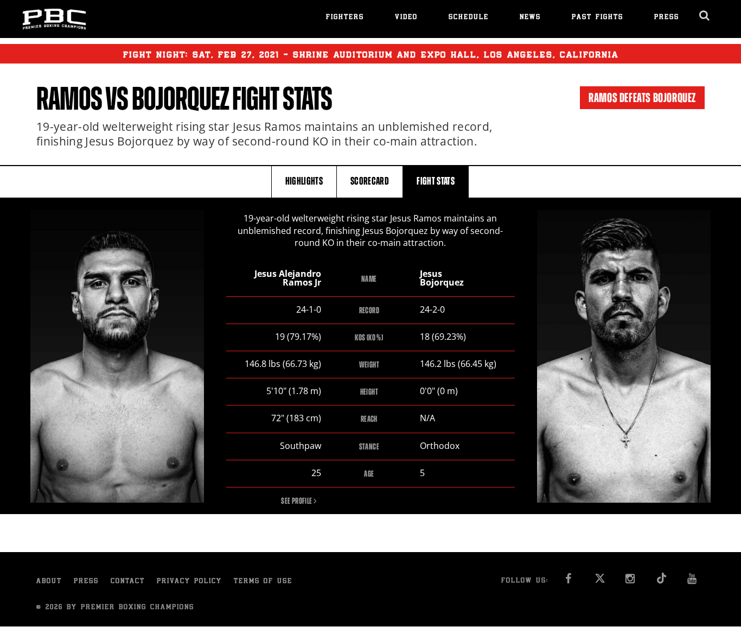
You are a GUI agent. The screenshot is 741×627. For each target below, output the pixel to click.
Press (666, 18)
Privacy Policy (189, 582)
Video (406, 18)
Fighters (345, 18)
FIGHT (436, 181)
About (49, 582)
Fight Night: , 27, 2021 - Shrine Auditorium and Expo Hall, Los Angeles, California (370, 55)
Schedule (469, 18)
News (530, 18)
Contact (128, 582)
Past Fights (597, 18)
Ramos (69, 98)
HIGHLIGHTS (304, 181)
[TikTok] (661, 581)
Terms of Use (263, 582)
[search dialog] (705, 16)
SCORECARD (369, 181)
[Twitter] (599, 581)
